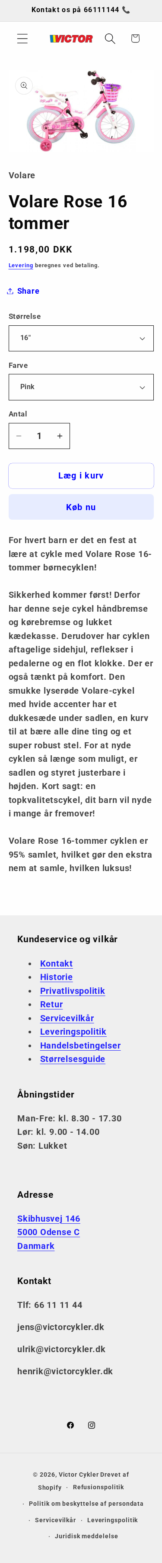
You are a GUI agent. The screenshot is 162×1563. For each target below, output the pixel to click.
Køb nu (81, 507)
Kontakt (56, 964)
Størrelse (25, 316)
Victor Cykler (79, 1474)
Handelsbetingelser (80, 1046)
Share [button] (28, 290)
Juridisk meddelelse (86, 1536)
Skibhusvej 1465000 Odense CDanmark (48, 1232)
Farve (18, 365)
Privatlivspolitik (72, 991)
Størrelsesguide (73, 1059)
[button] (22, 38)
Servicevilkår (67, 1018)
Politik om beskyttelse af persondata (86, 1503)
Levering (21, 265)
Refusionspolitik (98, 1487)
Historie (56, 977)
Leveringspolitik (73, 1032)
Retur (51, 1004)
